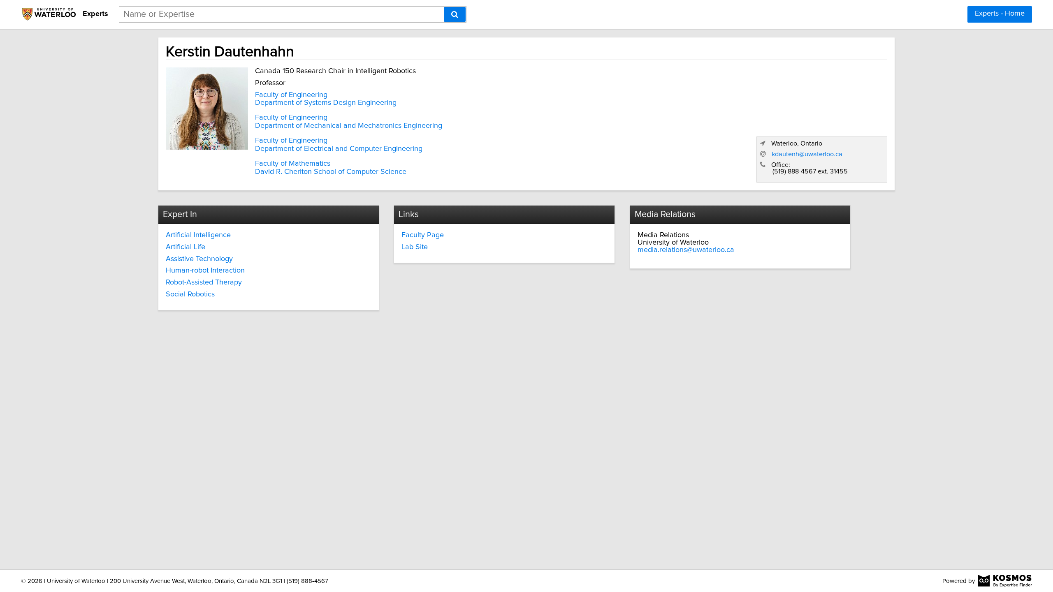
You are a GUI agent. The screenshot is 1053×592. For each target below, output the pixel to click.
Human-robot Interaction (205, 270)
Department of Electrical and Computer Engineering (338, 149)
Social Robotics (190, 294)
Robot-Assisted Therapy (204, 282)
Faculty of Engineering (291, 95)
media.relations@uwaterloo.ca (686, 250)
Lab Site (414, 247)
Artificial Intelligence (198, 235)
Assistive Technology (199, 259)
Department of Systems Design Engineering (326, 102)
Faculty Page (422, 235)
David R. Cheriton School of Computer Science (330, 172)
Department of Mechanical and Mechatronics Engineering (348, 126)
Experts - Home (1000, 13)
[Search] (455, 14)
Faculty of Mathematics (292, 163)
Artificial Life (185, 247)
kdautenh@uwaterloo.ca (807, 154)
